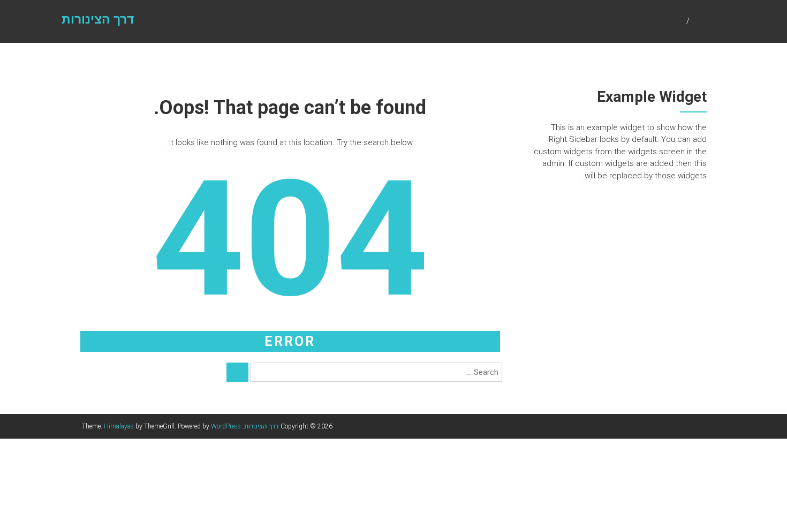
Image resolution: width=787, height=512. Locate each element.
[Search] (237, 372)
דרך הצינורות (98, 19)
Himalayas (119, 426)
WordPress (226, 426)
